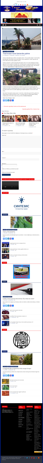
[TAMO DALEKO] (3, 25)
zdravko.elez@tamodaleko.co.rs (7, 412)
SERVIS (11, 296)
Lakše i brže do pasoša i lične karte (16, 310)
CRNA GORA (5, 51)
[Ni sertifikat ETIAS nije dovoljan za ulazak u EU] (5, 315)
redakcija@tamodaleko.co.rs (7, 410)
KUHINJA (4, 229)
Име (3, 151)
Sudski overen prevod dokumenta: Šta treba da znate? (18, 298)
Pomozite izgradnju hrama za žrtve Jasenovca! (14, 106)
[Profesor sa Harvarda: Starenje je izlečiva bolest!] (5, 254)
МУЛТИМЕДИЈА (21, 417)
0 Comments (23, 55)
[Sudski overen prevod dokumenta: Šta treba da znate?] (21, 284)
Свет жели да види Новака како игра (20, 123)
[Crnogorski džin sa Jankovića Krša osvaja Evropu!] (21, 353)
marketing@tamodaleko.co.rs (7, 411)
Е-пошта (4, 157)
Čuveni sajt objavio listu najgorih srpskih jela (18, 391)
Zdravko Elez (12, 55)
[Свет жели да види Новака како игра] (21, 115)
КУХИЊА (20, 422)
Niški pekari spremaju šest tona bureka (17, 380)
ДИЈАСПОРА (20, 410)
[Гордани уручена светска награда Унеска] (5, 242)
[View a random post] (40, 25)
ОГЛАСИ (20, 426)
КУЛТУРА (20, 415)
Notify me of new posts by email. (8, 172)
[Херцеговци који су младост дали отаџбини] (34, 115)
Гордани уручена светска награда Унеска (17, 243)
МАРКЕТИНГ (20, 424)
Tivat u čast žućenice (9, 231)
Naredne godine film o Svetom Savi (31, 109)
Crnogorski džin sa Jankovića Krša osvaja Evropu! (17, 368)
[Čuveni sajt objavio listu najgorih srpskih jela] (5, 391)
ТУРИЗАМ (20, 419)
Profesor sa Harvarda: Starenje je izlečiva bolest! (18, 255)
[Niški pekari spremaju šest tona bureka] (5, 379)
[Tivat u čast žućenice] (21, 217)
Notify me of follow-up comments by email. (10, 168)
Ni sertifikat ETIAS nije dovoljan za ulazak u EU (18, 316)
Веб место (4, 163)
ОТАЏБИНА (20, 412)
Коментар (4, 135)
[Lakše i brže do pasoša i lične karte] (5, 309)
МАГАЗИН (20, 413)
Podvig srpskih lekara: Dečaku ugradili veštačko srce (19, 249)
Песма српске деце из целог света (7, 123)
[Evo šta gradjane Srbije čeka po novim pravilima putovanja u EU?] (5, 321)
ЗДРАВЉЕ (20, 421)
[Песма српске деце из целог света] (8, 115)
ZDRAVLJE (15, 229)
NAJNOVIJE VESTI (11, 51)
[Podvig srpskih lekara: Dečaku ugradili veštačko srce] (5, 248)
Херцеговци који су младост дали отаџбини (34, 124)
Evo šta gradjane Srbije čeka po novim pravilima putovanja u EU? (21, 322)
